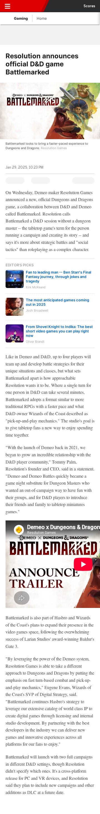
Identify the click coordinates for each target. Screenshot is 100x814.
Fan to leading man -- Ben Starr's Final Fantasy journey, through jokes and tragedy (58, 276)
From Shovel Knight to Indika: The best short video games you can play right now (59, 331)
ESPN (30, 6)
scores (89, 6)
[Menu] (7, 6)
